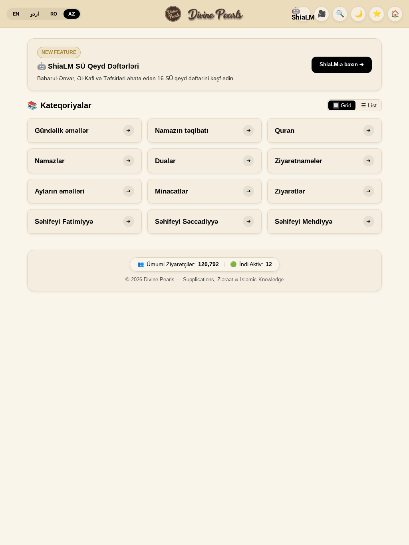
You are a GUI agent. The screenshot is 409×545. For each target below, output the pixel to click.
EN (16, 14)
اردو (34, 14)
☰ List (369, 105)
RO (53, 14)
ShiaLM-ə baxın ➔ (342, 64)
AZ (71, 14)
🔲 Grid (341, 105)
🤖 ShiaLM (303, 13)
